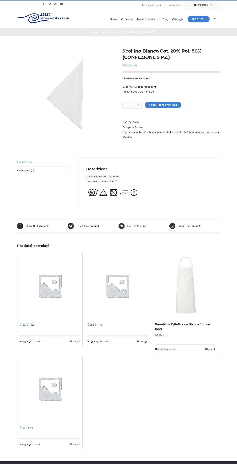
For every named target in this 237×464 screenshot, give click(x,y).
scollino (127, 136)
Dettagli (76, 341)
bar (151, 132)
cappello (159, 132)
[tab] (43, 162)
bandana (194, 132)
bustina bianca (210, 132)
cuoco (131, 132)
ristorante (142, 132)
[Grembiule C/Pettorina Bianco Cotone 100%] (185, 285)
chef (168, 132)
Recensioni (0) (25, 170)
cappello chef (180, 132)
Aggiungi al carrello (163, 105)
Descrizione (24, 161)
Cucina (139, 127)
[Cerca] (215, 19)
